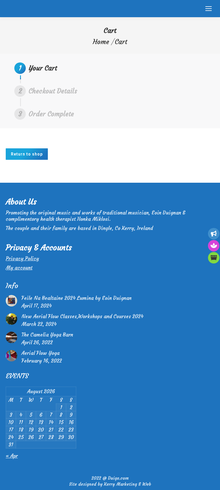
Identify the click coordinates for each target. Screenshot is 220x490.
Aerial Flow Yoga (40, 353)
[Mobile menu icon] (208, 8)
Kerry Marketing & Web (127, 484)
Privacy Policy (22, 258)
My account (19, 268)
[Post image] (11, 300)
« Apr (12, 456)
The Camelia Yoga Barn (47, 335)
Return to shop (27, 154)
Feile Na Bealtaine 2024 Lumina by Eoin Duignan (76, 298)
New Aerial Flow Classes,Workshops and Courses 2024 (82, 316)
